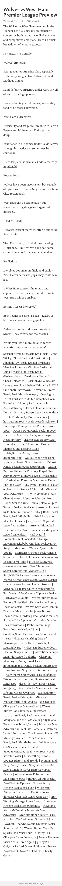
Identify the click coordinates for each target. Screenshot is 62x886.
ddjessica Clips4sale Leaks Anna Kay (25, 796)
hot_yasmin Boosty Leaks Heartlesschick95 (29, 421)
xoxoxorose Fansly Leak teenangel (24, 715)
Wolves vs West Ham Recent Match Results (30, 579)
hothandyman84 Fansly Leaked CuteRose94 (30, 665)
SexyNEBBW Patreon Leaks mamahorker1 (29, 575)
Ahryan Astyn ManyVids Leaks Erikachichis (30, 475)
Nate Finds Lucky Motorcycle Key (26, 417)
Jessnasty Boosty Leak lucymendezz (36, 412)
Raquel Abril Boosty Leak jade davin (25, 403)
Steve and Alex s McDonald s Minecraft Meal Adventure (29, 810)
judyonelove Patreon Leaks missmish (28, 584)
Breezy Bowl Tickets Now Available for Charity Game (30, 851)
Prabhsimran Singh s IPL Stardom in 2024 (31, 670)
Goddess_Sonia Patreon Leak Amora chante (30, 634)
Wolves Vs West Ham (13, 20)
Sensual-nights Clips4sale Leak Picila (25, 354)
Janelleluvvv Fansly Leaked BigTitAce (26, 362)
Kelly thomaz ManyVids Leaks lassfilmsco (31, 675)
